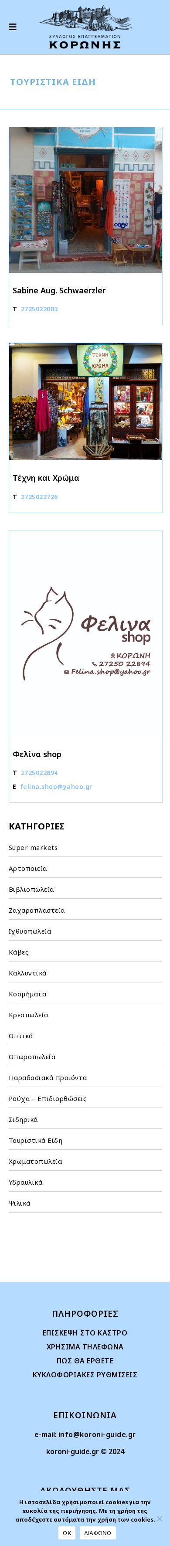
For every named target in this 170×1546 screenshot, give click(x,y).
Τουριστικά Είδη (36, 1140)
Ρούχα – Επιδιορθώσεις (48, 1098)
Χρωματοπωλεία (35, 1161)
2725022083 (39, 309)
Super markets (33, 847)
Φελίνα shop (37, 754)
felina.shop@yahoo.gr (56, 786)
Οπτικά (21, 1035)
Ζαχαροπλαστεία (37, 910)
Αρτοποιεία (28, 868)
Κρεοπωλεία (28, 1014)
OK (67, 1532)
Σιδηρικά (23, 1119)
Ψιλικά (20, 1203)
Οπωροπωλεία (32, 1056)
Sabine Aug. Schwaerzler (59, 290)
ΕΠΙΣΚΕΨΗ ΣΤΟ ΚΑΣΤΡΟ (85, 1333)
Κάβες (19, 952)
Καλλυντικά (28, 972)
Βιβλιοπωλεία (31, 889)
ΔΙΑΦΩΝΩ (98, 1532)
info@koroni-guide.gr (97, 1434)
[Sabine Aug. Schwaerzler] (85, 200)
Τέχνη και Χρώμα (46, 477)
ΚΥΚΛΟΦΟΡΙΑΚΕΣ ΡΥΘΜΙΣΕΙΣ (85, 1375)
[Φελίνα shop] (85, 633)
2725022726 (39, 497)
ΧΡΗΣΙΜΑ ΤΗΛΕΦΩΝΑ (85, 1347)
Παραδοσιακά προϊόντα (48, 1077)
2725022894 (39, 772)
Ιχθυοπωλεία (30, 931)
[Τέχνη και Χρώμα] (85, 401)
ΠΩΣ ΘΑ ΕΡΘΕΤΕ (85, 1361)
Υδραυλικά (26, 1182)
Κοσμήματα (28, 993)
